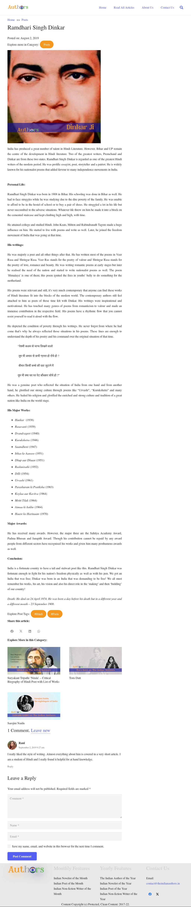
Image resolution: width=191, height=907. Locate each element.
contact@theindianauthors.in (163, 883)
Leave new (40, 730)
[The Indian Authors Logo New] (18, 7)
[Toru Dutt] (95, 649)
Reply (10, 766)
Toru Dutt (75, 678)
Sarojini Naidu (16, 723)
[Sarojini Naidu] (33, 695)
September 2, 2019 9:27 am (31, 747)
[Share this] (11, 631)
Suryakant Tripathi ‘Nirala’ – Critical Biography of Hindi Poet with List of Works (33, 679)
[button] (181, 7)
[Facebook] (150, 894)
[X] (157, 894)
